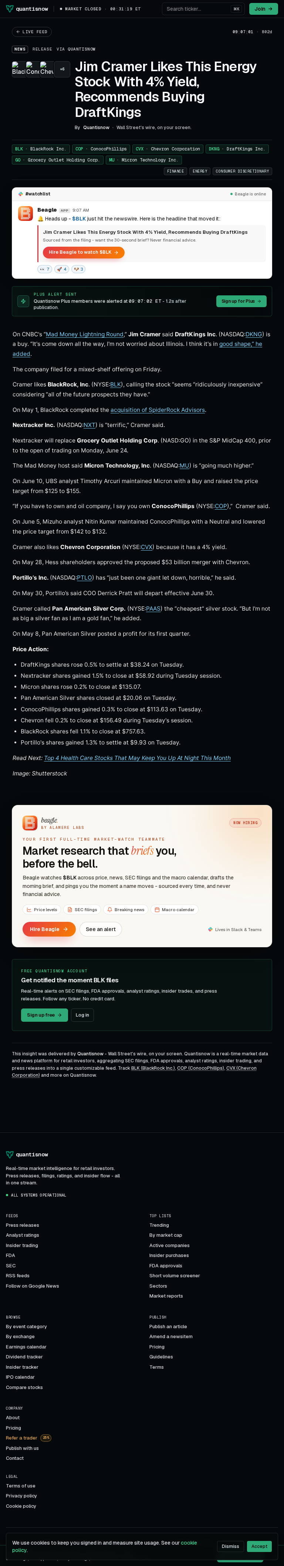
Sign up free (41, 1015)
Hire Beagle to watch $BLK (80, 252)
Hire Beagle (45, 929)
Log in (82, 1015)
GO (57, 160)
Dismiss (230, 1546)
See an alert (101, 929)
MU (144, 160)
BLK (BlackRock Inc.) (153, 1068)
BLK (41, 149)
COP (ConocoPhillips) (200, 1068)
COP (101, 149)
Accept (259, 1546)
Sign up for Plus (238, 301)
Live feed (35, 31)
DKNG (237, 149)
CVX (168, 149)
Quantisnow (82, 49)
